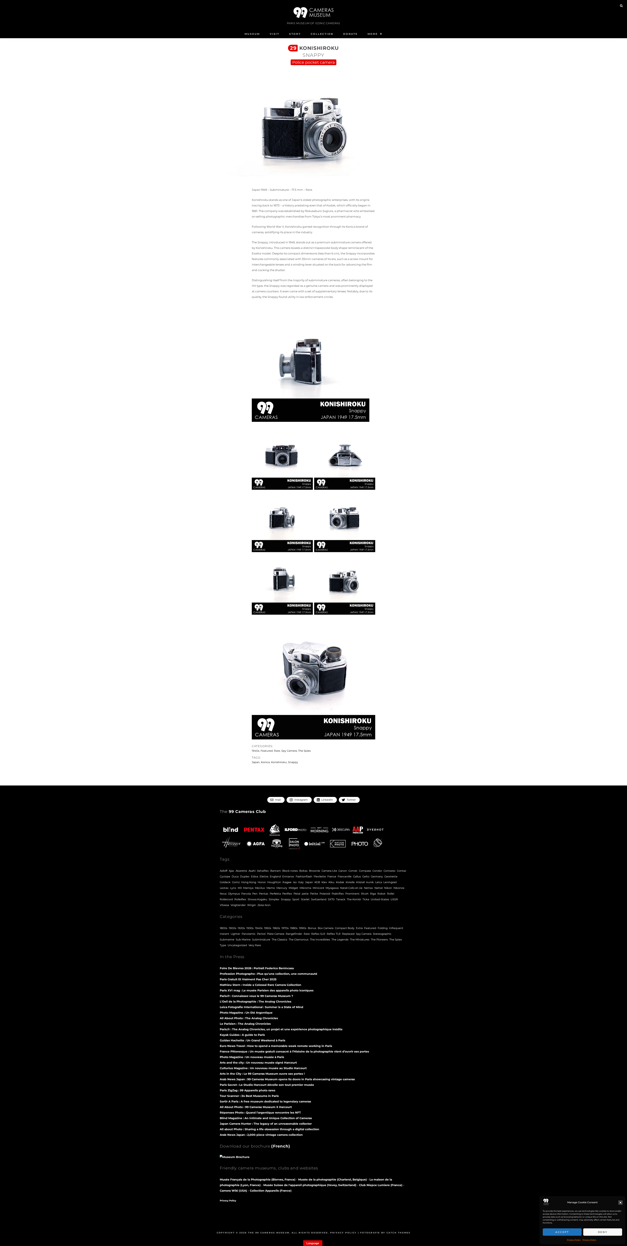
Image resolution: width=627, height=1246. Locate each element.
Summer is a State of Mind (261, 1007)
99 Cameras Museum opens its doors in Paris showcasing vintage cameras (287, 1079)
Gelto (365, 876)
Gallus (357, 876)
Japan (256, 762)
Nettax (368, 888)
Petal (297, 893)
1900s (232, 928)
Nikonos (399, 888)
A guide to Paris (242, 1034)
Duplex (244, 876)
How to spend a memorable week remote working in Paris (276, 1046)
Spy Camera (289, 750)
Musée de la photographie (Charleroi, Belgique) (333, 1179)
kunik (370, 882)
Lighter (235, 933)
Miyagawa (332, 888)
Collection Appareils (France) (270, 1190)
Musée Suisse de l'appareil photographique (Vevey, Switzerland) (309, 1185)
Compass (365, 870)
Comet (352, 870)
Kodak (340, 882)
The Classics (279, 939)
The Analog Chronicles (255, 1001)
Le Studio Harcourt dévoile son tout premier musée (267, 1084)
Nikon (388, 888)
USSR (394, 899)
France (331, 876)
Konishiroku (279, 762)
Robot (381, 893)
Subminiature (261, 939)
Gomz (236, 882)
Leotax (224, 888)
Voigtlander (238, 905)
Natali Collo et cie (351, 888)
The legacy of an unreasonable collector (266, 1123)
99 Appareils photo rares (247, 1090)
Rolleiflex (240, 899)
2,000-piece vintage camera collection (261, 1134)
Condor (377, 870)
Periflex (287, 893)
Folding (383, 928)
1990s (302, 928)
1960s (276, 928)
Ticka (365, 899)
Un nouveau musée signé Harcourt (258, 1062)
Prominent (352, 893)
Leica (378, 882)
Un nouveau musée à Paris (252, 1057)
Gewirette (390, 876)
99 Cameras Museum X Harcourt (256, 1107)
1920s (241, 928)
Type (223, 945)
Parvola (246, 893)
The (243, 811)
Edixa (254, 876)
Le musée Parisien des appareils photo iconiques (267, 990)
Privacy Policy (574, 1239)
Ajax (231, 870)
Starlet (305, 899)
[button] (620, 1202)
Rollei (390, 893)
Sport (295, 899)
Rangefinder (294, 933)
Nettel (378, 888)
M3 (240, 888)
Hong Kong (248, 882)
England (275, 876)
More (373, 33)
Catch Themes (398, 1232)
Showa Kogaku (257, 899)
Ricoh (365, 893)
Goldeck (225, 882)
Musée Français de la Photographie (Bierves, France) (258, 1179)
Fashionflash (304, 876)
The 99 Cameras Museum (268, 1232)
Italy (301, 882)
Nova (223, 893)
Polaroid (325, 893)
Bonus (312, 928)
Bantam (275, 870)
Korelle (350, 882)
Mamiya (248, 888)
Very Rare (255, 945)
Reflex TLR (334, 933)
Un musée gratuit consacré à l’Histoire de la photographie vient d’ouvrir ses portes (294, 1051)
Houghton (274, 882)
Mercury (281, 888)
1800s (223, 928)
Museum (252, 33)
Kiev (324, 882)
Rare (277, 750)
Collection (322, 33)
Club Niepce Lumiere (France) (380, 1185)
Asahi (252, 870)
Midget (293, 888)
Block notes (290, 870)
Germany (377, 876)
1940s (255, 750)
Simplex (274, 899)
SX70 (331, 899)
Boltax (303, 870)
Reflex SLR (318, 933)
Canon (342, 870)
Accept (562, 1232)
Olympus (234, 893)
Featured (267, 750)
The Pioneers (379, 939)
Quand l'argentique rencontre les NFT (260, 1112)
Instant (224, 933)
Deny (603, 1232)
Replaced (348, 933)
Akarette (241, 870)
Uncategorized (237, 945)
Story (295, 33)
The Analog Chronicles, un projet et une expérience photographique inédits (281, 1029)
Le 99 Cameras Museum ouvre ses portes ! (262, 1073)
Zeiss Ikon (264, 905)
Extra (359, 928)
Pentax (263, 893)
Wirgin (251, 905)
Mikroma (305, 888)
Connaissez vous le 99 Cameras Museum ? (256, 996)
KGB (317, 882)
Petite (314, 893)
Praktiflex (338, 893)
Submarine (227, 939)
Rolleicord (226, 899)
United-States (380, 899)
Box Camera (325, 928)
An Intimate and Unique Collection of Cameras (266, 1118)
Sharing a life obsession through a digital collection (269, 1129)
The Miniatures (359, 939)
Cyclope (225, 876)
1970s (285, 928)
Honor (262, 882)
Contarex (389, 870)
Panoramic (249, 933)
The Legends (339, 939)
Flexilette (320, 876)
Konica (265, 762)
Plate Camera (275, 933)
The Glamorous (298, 939)
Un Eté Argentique (246, 1012)
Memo (270, 888)
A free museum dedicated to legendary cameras (265, 1101)
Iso (295, 882)
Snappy (293, 762)
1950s (267, 928)
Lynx (233, 888)
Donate (350, 33)
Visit (274, 33)
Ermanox (288, 876)
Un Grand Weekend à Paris (252, 1040)
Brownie (314, 870)
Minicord (318, 888)
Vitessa (224, 905)
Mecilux (260, 888)
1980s (293, 928)
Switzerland (318, 899)
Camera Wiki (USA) (233, 1190)
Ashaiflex (263, 870)
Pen (254, 893)
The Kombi (354, 899)
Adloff (223, 870)
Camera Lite (329, 870)
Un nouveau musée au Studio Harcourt (263, 1068)
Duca (235, 876)
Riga (373, 893)
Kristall (360, 882)
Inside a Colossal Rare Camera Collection (260, 985)
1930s (250, 928)
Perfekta (275, 893)
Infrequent (396, 928)
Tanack (340, 899)
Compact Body (344, 928)
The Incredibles (320, 939)
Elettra (264, 876)
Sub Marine (243, 939)
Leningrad (390, 882)
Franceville (345, 876)
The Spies (304, 750)
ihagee (286, 882)
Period (261, 933)
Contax (401, 870)
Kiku (331, 882)
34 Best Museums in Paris (249, 1096)
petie (305, 893)
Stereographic (382, 933)
